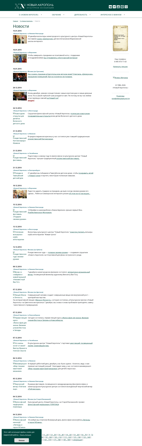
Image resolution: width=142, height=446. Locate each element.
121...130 (77, 437)
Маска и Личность (43, 300)
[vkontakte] (110, 6)
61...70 (84, 435)
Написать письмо (120, 66)
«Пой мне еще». (34, 389)
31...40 (61, 435)
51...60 (76, 435)
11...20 (45, 435)
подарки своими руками (58, 252)
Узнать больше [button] (25, 435)
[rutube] (114, 6)
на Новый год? (53, 98)
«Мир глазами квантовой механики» (43, 368)
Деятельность (80, 15)
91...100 (49, 437)
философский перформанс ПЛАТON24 (43, 404)
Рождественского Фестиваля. (40, 212)
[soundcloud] (126, 6)
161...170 (47, 440)
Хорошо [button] (22, 440)
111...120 (67, 437)
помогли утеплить (77, 232)
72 (92, 435)
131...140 (86, 437)
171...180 (57, 440)
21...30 (53, 435)
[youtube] (118, 6)
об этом (79, 193)
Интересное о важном (111, 15)
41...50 (68, 435)
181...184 (66, 440)
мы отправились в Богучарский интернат (61, 58)
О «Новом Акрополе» (28, 15)
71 (89, 435)
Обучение (56, 15)
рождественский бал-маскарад (40, 139)
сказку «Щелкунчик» (45, 39)
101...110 (57, 437)
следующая (77, 440)
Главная (15, 21)
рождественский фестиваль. (68, 158)
